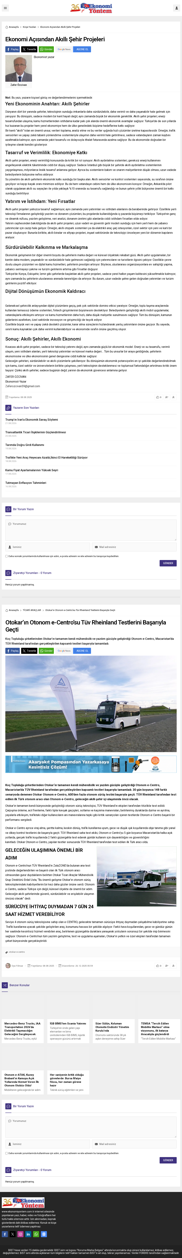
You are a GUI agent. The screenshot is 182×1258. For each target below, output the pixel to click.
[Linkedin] (28, 1234)
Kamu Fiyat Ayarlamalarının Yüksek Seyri (31, 470)
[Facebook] (5, 1234)
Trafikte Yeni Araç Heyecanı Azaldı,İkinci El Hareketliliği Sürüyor (46, 457)
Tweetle (31, 49)
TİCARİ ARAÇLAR (32, 610)
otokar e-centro (17, 952)
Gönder (48, 49)
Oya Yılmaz (17, 965)
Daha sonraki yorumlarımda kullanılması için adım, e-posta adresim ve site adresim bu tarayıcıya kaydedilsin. (64, 556)
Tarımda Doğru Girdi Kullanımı (24, 445)
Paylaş (14, 49)
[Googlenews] (44, 1234)
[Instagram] (20, 1234)
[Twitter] (13, 1234)
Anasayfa (14, 27)
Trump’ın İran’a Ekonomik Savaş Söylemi (31, 419)
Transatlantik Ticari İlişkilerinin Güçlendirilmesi (35, 432)
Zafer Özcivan (18, 84)
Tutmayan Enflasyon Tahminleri (25, 483)
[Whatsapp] (36, 1234)
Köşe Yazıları (29, 27)
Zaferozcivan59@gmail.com (22, 386)
